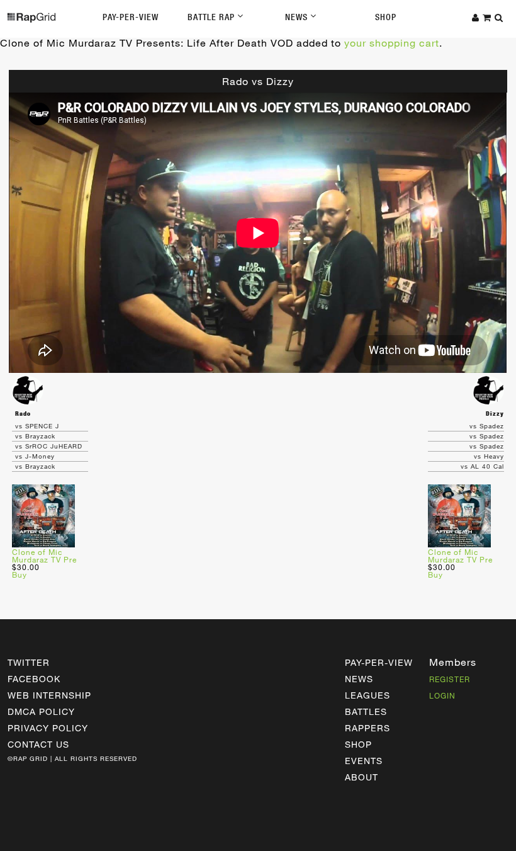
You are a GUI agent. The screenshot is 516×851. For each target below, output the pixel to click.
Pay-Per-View (131, 17)
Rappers (367, 727)
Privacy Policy (48, 727)
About (361, 777)
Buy (19, 574)
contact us (38, 744)
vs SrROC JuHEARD (48, 446)
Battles (366, 711)
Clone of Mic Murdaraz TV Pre (44, 555)
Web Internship (49, 695)
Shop (385, 17)
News (297, 17)
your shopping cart (391, 43)
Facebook (34, 678)
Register (449, 679)
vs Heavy (489, 456)
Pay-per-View (379, 662)
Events (364, 760)
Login (442, 695)
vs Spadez (486, 426)
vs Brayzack (35, 436)
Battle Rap (212, 17)
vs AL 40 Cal (482, 466)
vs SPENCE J (37, 426)
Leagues (367, 695)
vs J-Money (35, 456)
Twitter (29, 662)
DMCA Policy (41, 711)
